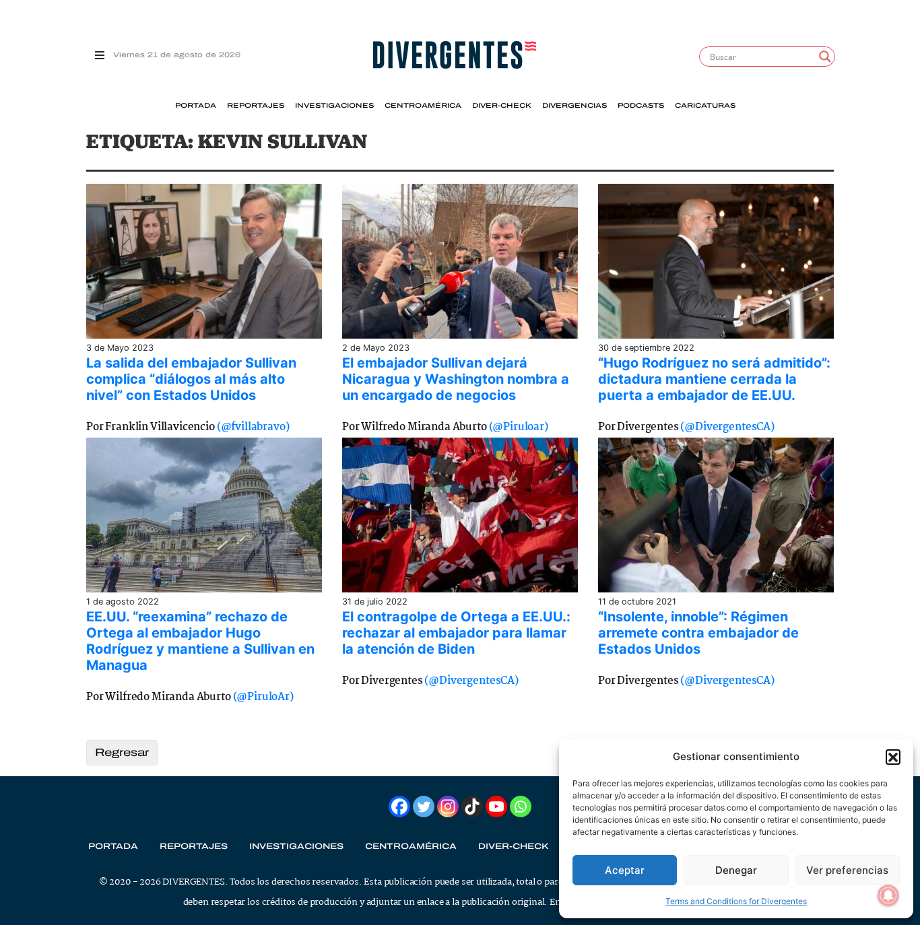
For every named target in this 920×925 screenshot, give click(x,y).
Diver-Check (501, 105)
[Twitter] (423, 806)
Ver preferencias (847, 870)
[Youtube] (496, 806)
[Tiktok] (472, 806)
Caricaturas (705, 105)
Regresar (122, 752)
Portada (195, 105)
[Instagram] (448, 806)
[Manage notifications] (888, 895)
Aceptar (625, 870)
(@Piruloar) (518, 427)
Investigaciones (334, 105)
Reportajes (255, 105)
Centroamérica (423, 105)
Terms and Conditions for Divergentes (736, 901)
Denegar (736, 870)
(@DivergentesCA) (727, 427)
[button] (893, 756)
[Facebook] (399, 806)
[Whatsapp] (520, 806)
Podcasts (641, 105)
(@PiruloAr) (263, 697)
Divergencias (574, 105)
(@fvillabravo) (253, 427)
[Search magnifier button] (825, 56)
